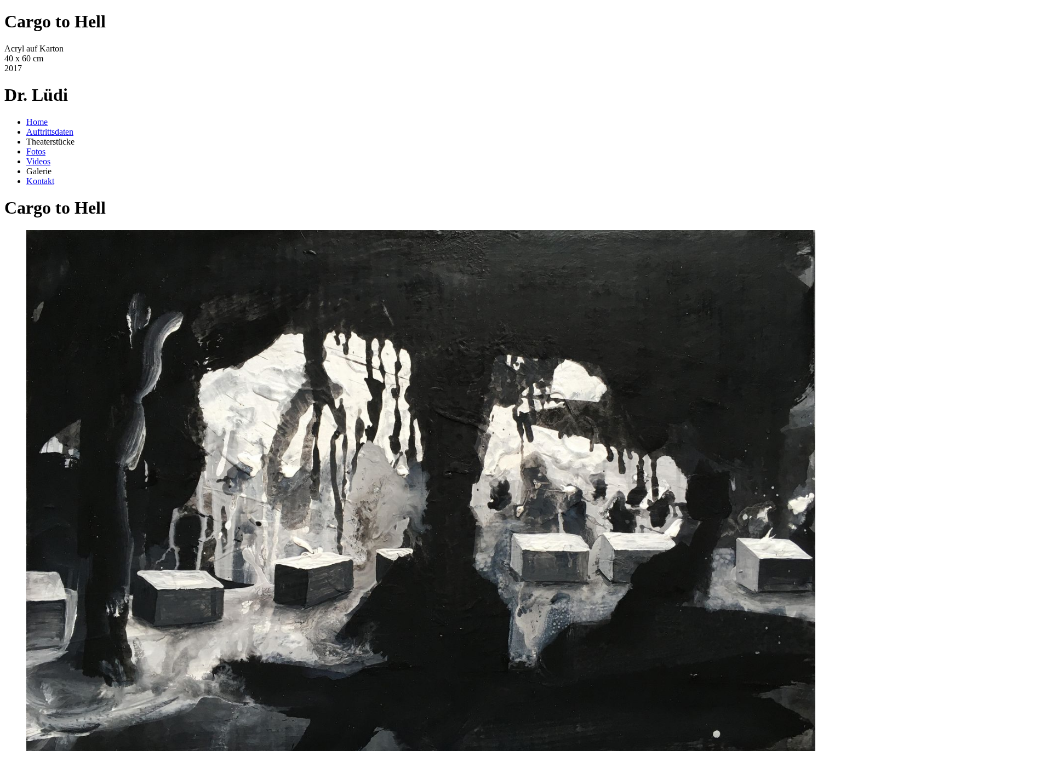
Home (37, 122)
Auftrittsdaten (49, 131)
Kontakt (40, 181)
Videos (38, 161)
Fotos (35, 151)
